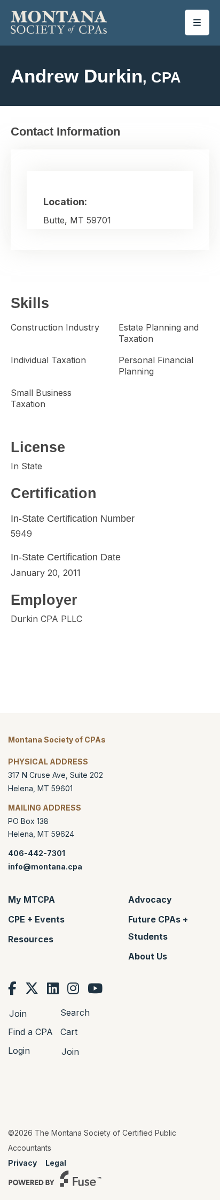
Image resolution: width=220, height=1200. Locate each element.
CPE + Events (36, 919)
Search (75, 1012)
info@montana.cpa (45, 866)
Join (18, 1013)
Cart (68, 1031)
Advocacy (150, 899)
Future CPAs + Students (158, 928)
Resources (30, 939)
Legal (55, 1162)
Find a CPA (30, 1031)
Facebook (12, 988)
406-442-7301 (36, 853)
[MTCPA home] (59, 21)
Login (19, 1050)
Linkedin (53, 988)
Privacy (22, 1162)
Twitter (31, 988)
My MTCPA (31, 899)
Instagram (73, 988)
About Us (147, 956)
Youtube (95, 988)
